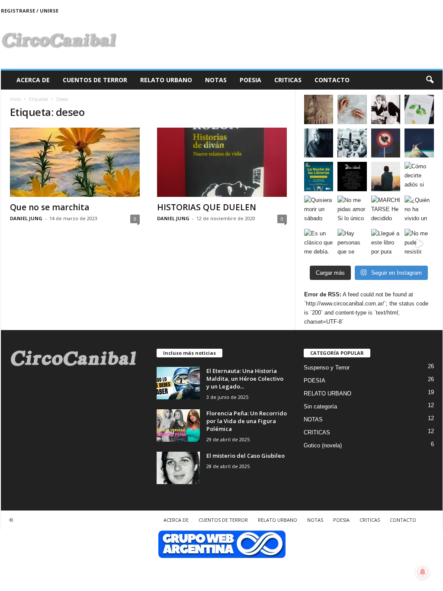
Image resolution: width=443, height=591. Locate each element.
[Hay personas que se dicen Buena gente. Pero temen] (352, 243)
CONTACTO (332, 80)
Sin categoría (320, 406)
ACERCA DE (33, 80)
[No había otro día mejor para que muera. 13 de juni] (319, 143)
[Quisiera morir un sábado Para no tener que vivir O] (319, 210)
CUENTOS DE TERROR (95, 80)
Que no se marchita (49, 207)
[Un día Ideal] (352, 176)
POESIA (250, 80)
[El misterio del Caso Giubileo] (178, 468)
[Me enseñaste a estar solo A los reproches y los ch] (386, 176)
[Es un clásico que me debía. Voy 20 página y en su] (319, 243)
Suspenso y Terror (327, 367)
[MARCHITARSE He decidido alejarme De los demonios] (386, 210)
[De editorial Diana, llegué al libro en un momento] (419, 109)
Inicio (15, 99)
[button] (429, 80)
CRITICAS (288, 80)
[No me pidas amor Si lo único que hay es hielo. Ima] (352, 210)
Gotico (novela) (323, 445)
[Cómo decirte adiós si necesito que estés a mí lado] (419, 176)
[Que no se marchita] (75, 162)
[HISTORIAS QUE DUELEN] (222, 162)
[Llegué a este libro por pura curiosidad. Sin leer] (386, 243)
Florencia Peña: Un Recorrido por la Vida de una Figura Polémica (246, 421)
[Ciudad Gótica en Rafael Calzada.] (319, 109)
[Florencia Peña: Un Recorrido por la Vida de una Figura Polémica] (178, 425)
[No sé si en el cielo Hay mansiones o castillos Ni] (386, 143)
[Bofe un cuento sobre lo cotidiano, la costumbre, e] (352, 109)
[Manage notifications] (423, 572)
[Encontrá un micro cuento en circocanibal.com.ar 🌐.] (386, 109)
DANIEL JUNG (26, 218)
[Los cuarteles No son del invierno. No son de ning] (352, 143)
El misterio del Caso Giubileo (245, 455)
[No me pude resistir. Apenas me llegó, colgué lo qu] (419, 243)
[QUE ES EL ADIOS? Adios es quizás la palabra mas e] (419, 143)
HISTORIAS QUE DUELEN (206, 207)
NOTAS (216, 80)
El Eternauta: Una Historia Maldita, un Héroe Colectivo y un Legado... (244, 378)
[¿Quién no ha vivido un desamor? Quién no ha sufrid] (419, 210)
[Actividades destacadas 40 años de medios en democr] (319, 176)
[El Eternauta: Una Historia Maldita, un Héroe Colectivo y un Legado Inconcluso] (178, 383)
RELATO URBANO (166, 80)
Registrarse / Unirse (29, 10)
